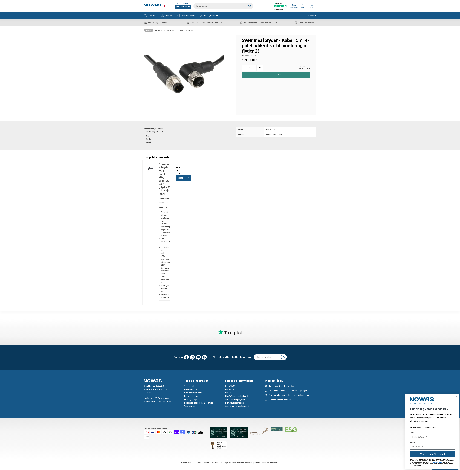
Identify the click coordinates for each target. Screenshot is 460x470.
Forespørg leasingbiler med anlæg (198, 403)
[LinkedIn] (204, 357)
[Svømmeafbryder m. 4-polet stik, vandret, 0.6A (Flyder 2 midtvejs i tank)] (150, 168)
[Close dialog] (456, 396)
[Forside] (152, 6)
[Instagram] (192, 357)
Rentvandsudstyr (191, 396)
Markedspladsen (188, 15)
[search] (223, 6)
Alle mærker (311, 15)
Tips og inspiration (211, 15)
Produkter (152, 15)
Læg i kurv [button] (276, 75)
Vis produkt (183, 178)
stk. (259, 68)
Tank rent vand (190, 406)
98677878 (160, 386)
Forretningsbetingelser (234, 403)
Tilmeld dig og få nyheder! (432, 454)
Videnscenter (189, 386)
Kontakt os (229, 389)
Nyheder (228, 393)
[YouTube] (198, 357)
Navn (412, 433)
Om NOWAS (230, 386)
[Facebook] (186, 357)
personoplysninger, (437, 462)
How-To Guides (190, 389)
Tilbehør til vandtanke (274, 134)
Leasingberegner (191, 399)
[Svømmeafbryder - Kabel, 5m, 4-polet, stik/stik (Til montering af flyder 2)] (184, 75)
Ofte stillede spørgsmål (235, 399)
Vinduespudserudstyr (193, 393)
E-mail (412, 442)
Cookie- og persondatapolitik (237, 406)
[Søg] (249, 6)
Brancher (169, 15)
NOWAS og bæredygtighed (236, 396)
